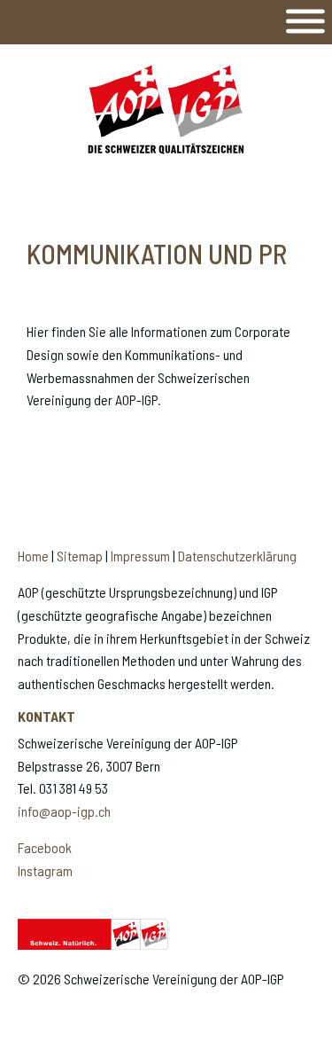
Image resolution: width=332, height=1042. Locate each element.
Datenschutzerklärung (237, 555)
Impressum (140, 555)
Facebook (45, 847)
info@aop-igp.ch (64, 811)
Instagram (45, 870)
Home (33, 555)
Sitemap (80, 555)
